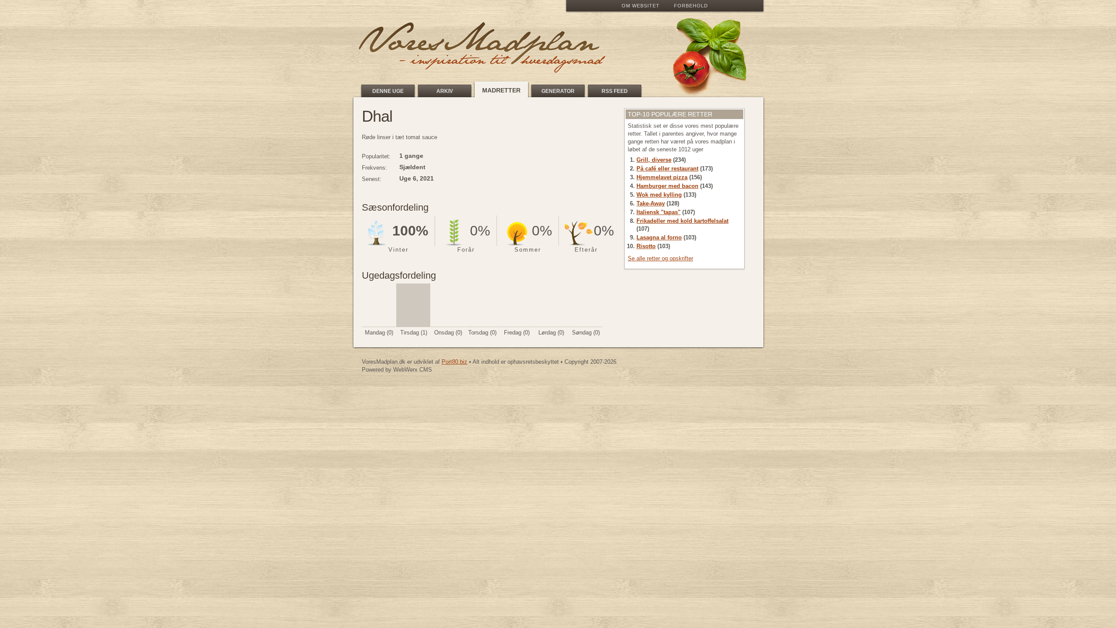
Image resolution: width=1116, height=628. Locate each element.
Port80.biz (454, 361)
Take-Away (650, 203)
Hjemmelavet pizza (661, 177)
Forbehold (691, 5)
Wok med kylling (659, 194)
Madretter (501, 90)
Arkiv (444, 91)
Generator (558, 91)
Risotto (646, 246)
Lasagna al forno (659, 237)
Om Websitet (641, 5)
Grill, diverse (653, 160)
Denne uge (388, 91)
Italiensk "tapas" (658, 212)
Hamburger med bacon (667, 186)
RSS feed (615, 91)
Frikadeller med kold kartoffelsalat (682, 221)
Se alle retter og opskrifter (660, 258)
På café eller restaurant (667, 168)
